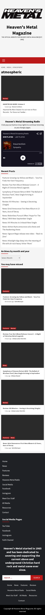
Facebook (6, 488)
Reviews (5, 475)
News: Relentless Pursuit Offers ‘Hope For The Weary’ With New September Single (21, 217)
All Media (6, 503)
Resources (6, 507)
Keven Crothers (17, 107)
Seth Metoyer (19, 301)
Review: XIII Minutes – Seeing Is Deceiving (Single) (19, 203)
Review (5, 98)
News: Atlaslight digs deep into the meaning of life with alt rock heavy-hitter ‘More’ (21, 242)
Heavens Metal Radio (11, 480)
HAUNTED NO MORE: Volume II (14, 104)
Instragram (6, 535)
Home (4, 461)
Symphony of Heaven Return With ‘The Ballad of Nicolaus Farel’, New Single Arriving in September (22, 195)
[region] (22, 47)
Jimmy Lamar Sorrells (19, 339)
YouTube (6, 526)
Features (6, 291)
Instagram (6, 493)
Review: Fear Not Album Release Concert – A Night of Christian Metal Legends (20, 186)
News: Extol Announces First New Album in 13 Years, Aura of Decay (21, 210)
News (4, 365)
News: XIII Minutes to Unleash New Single (19, 222)
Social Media (7, 484)
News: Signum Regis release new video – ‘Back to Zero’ (22, 235)
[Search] (41, 61)
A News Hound (15, 376)
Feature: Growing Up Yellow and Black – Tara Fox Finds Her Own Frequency (22, 179)
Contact (5, 512)
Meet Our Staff (8, 498)
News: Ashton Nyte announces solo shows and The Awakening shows (21, 228)
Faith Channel (8, 540)
